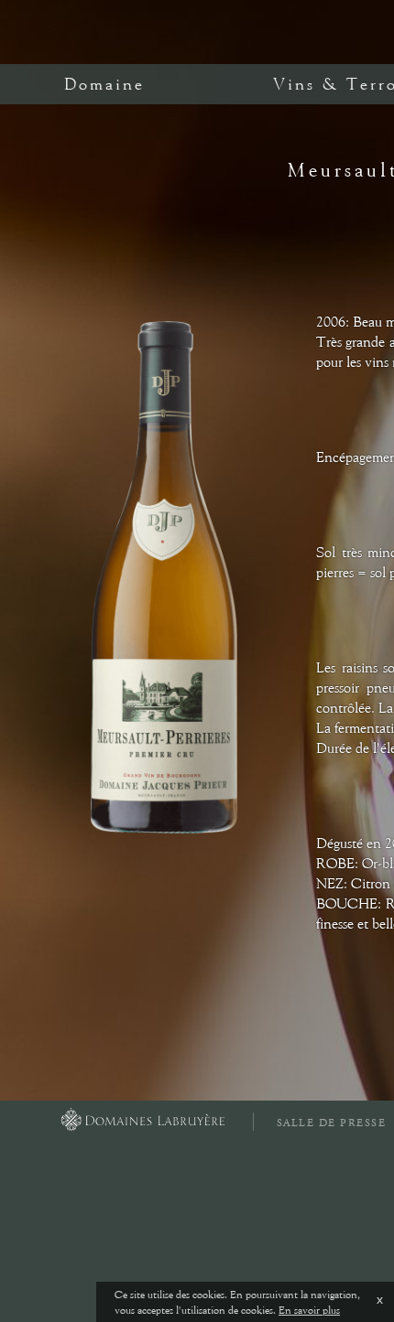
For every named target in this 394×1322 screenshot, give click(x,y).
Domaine (104, 84)
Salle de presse (332, 1123)
